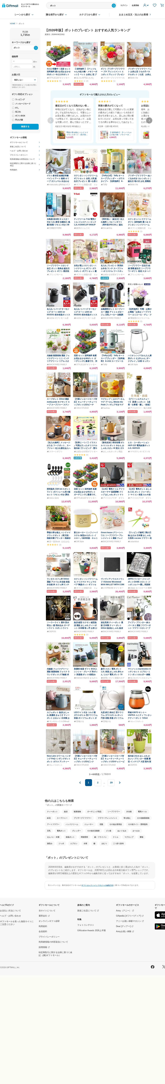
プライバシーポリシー (49, 937)
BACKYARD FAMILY (112, 318)
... (104, 784)
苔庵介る (80, 721)
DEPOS (52, 631)
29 (111, 782)
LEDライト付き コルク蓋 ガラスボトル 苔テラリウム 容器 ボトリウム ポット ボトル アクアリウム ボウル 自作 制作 (86, 718)
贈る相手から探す (55, 14)
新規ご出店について (86, 911)
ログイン (124, 5)
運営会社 (43, 916)
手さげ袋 (19, 120)
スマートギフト (56, 451)
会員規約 (43, 931)
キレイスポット (137, 721)
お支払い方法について (10, 911)
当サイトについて (47, 911)
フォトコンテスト (85, 925)
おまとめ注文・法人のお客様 (133, 14)
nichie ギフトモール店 (58, 318)
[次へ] (149, 120)
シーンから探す (22, 14)
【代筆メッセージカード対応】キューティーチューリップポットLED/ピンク (85, 759)
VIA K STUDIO (82, 408)
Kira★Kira (107, 228)
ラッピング (20, 99)
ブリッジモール (56, 274)
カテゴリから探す (88, 14)
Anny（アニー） (123, 911)
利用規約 (43, 926)
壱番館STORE (55, 228)
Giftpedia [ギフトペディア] (128, 916)
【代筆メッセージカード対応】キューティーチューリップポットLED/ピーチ (85, 402)
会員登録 (135, 5)
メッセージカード (23, 104)
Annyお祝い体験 (123, 931)
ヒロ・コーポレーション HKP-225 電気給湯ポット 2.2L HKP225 (139, 445)
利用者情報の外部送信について (53, 942)
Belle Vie (134, 78)
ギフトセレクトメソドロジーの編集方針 (97, 885)
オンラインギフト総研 (49, 921)
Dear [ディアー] (123, 926)
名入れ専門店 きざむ (85, 78)
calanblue (134, 541)
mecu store (54, 498)
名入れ (18, 112)
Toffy (105, 184)
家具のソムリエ (83, 228)
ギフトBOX (20, 116)
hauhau (106, 408)
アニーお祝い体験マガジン (128, 921)
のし (17, 108)
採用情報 (43, 947)
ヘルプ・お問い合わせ (10, 916)
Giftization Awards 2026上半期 (91, 930)
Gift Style (134, 364)
